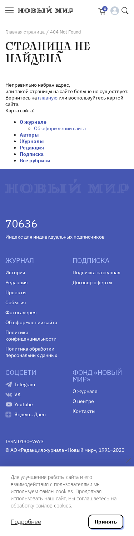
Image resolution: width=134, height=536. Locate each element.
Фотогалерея (20, 312)
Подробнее (26, 521)
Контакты (84, 411)
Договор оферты (92, 282)
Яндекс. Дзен (30, 414)
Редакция (32, 147)
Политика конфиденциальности (30, 335)
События (15, 302)
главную (48, 98)
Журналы (32, 141)
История (15, 272)
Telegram (24, 384)
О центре (83, 401)
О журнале (33, 122)
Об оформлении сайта (60, 128)
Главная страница (25, 32)
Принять (106, 522)
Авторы (29, 135)
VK (17, 394)
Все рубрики (35, 160)
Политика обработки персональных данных (31, 352)
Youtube (23, 404)
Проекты (15, 292)
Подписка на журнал (96, 272)
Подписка (32, 154)
